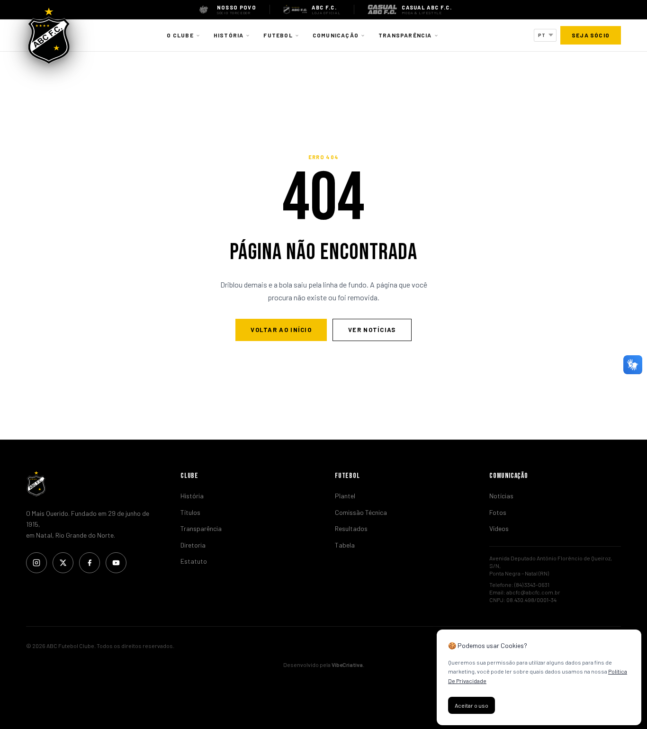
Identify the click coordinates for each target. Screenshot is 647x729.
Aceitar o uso (471, 705)
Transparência (405, 35)
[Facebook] (89, 562)
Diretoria (193, 545)
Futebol (277, 35)
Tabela (345, 545)
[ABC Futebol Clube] (92, 483)
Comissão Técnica (361, 512)
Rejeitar (519, 705)
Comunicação (336, 35)
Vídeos (499, 528)
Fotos (497, 512)
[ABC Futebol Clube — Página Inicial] (49, 35)
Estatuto (193, 561)
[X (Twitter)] (63, 562)
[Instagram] (36, 562)
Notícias (501, 496)
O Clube (180, 35)
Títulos (190, 512)
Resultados (351, 528)
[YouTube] (116, 562)
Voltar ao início (281, 329)
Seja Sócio (591, 35)
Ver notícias (372, 329)
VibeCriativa (347, 664)
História (229, 35)
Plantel (345, 496)
